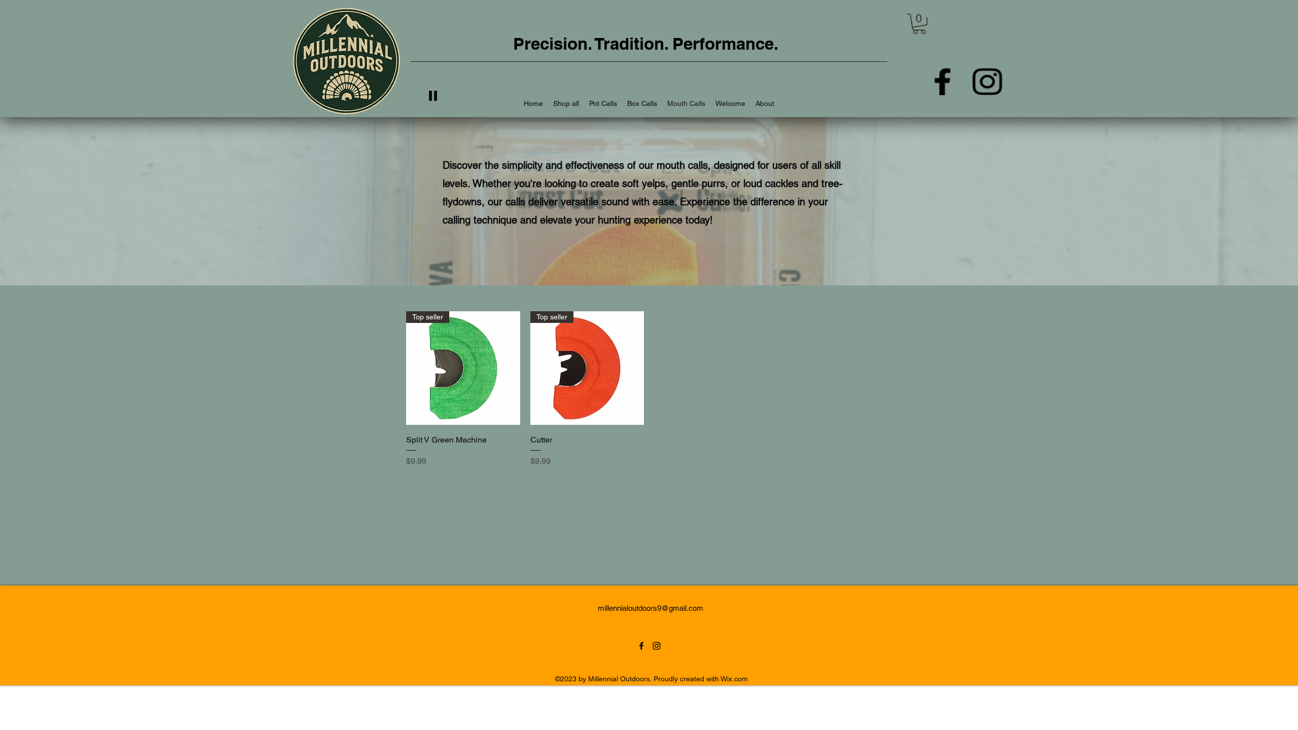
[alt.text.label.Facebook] (943, 81)
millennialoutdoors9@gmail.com (650, 608)
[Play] (433, 96)
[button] (919, 24)
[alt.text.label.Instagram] (986, 81)
